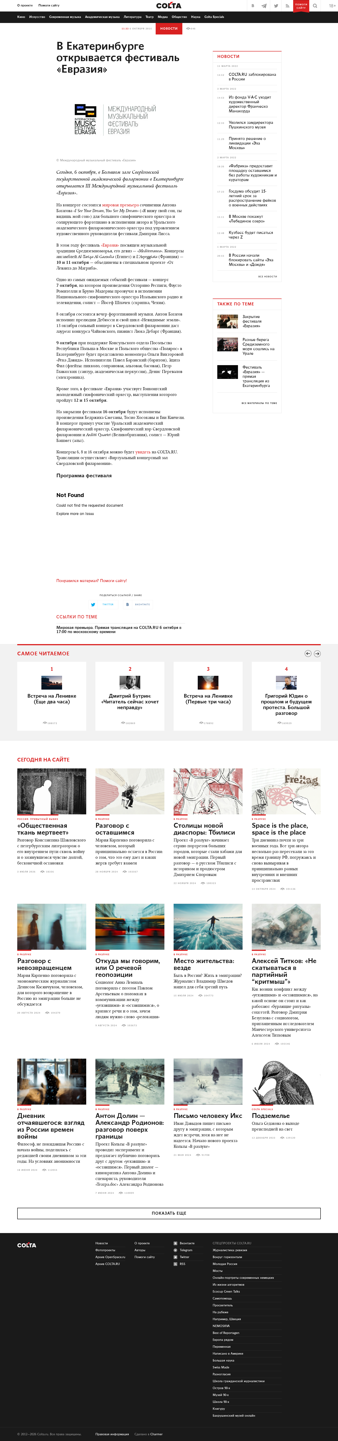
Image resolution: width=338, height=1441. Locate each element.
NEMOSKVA (221, 1326)
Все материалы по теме (259, 403)
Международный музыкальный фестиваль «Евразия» (98, 160)
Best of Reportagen (226, 1333)
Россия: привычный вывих (37, 819)
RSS (182, 1264)
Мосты (218, 1271)
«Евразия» (110, 246)
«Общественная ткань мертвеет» (43, 829)
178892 (209, 723)
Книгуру (219, 1408)
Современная (65, 17)
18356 (50, 872)
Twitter (184, 1257)
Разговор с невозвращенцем (44, 965)
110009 (129, 1193)
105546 (285, 1044)
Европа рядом (223, 1340)
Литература (132, 17)
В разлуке (102, 819)
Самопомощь (222, 1298)
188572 (52, 723)
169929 (287, 723)
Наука (195, 17)
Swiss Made (221, 1367)
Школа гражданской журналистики (239, 1381)
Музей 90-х (221, 1395)
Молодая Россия (225, 1264)
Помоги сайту (49, 5)
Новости (169, 28)
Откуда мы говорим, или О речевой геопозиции (127, 968)
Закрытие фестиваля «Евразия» (252, 321)
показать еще (169, 1213)
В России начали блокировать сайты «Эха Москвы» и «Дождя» (251, 260)
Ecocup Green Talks (226, 1291)
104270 (55, 1013)
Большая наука (223, 1360)
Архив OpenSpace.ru (110, 1257)
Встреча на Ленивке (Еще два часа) (51, 699)
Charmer (156, 1434)
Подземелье (271, 1116)
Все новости (267, 277)
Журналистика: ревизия (230, 1250)
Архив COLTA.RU (107, 1264)
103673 (132, 1025)
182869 (130, 723)
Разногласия (222, 1374)
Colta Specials (214, 17)
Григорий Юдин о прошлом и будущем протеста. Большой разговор (286, 704)
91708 (206, 1155)
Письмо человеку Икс (208, 1116)
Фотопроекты (105, 1250)
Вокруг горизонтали (227, 1257)
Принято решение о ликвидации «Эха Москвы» (247, 143)
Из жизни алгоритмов (228, 1284)
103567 (133, 872)
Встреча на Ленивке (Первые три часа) (208, 699)
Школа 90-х (221, 1402)
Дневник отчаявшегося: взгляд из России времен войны (50, 1126)
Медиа (163, 17)
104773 (209, 996)
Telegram (186, 1250)
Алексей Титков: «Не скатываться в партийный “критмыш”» (284, 971)
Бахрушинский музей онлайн (234, 1415)
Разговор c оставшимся (114, 829)
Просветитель (223, 1305)
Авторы (140, 1250)
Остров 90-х (221, 1388)
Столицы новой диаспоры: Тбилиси (204, 829)
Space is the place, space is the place (280, 829)
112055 (52, 1170)
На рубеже (220, 1312)
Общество (179, 17)
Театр (150, 17)
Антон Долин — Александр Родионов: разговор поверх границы (129, 1126)
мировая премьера (120, 205)
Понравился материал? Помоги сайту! (91, 581)
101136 (291, 889)
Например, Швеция (227, 1319)
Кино (21, 17)
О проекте (25, 5)
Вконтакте (187, 1243)
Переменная (222, 1346)
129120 (290, 1138)
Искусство (37, 17)
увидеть (143, 452)
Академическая (102, 17)
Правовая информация (112, 1434)
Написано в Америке (228, 1353)
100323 (211, 883)
